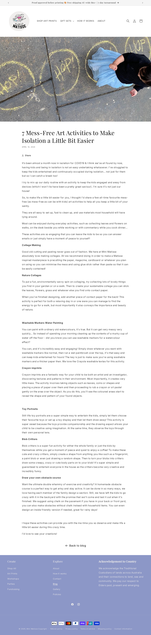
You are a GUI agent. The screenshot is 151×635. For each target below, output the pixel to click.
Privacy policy (71, 629)
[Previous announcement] (8, 3)
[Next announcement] (142, 3)
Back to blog (77, 545)
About (56, 568)
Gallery (56, 589)
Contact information (123, 629)
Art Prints (12, 573)
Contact (57, 578)
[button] (67, 21)
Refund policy (56, 629)
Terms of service (88, 629)
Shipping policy (105, 629)
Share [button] (28, 155)
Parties (11, 584)
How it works (59, 573)
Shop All (11, 568)
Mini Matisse (32, 629)
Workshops (13, 578)
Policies (57, 594)
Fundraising (13, 589)
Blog (55, 584)
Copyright (42, 629)
